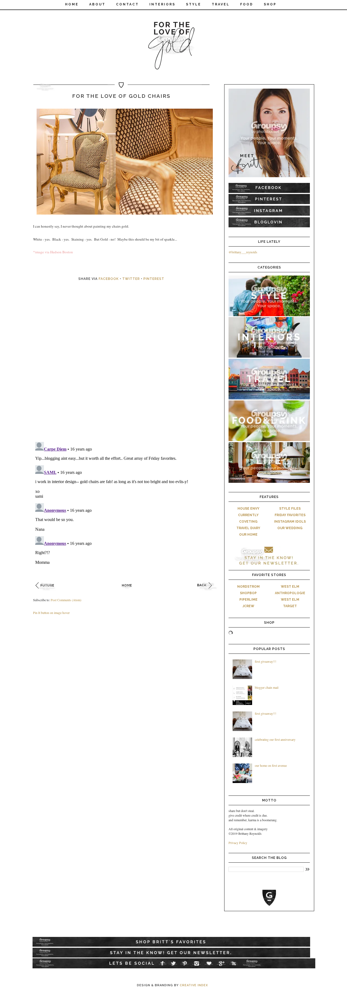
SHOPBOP (248, 593)
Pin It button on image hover (51, 612)
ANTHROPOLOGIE (290, 593)
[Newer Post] (46, 592)
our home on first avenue (271, 765)
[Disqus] (127, 367)
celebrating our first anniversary (275, 739)
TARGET (290, 606)
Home (72, 4)
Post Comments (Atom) (66, 600)
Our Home (248, 534)
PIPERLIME (248, 599)
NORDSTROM (248, 586)
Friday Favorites (290, 515)
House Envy (248, 508)
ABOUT (97, 4)
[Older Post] (208, 592)
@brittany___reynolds (243, 252)
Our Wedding (290, 528)
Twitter (131, 279)
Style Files (290, 508)
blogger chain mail (266, 687)
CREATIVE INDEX (194, 985)
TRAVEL (221, 4)
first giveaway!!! (265, 661)
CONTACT (127, 4)
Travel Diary (248, 528)
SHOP (270, 4)
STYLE (193, 4)
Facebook (109, 279)
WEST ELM (290, 586)
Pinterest (153, 279)
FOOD (246, 4)
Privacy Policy (238, 842)
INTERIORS (162, 4)
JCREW (248, 606)
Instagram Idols (290, 521)
